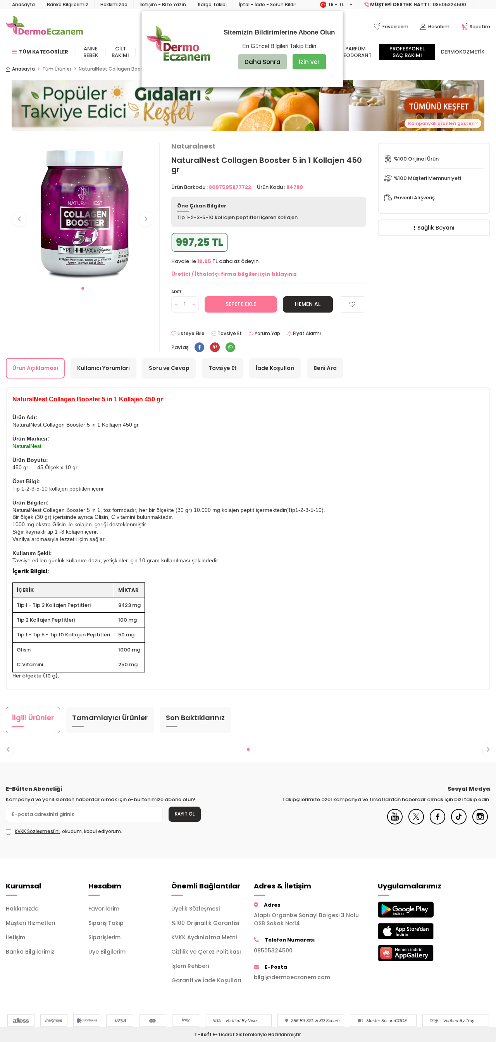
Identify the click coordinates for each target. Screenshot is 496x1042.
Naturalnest (193, 146)
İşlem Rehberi (190, 966)
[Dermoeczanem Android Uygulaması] (413, 910)
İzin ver (309, 62)
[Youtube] (395, 822)
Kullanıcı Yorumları (103, 368)
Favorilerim (103, 908)
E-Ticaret (224, 1034)
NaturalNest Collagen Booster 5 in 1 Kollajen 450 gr (139, 69)
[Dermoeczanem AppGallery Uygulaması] (413, 953)
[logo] (44, 26)
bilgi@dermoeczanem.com (292, 977)
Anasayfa (23, 4)
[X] (416, 822)
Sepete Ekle (241, 304)
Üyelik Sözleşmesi (195, 908)
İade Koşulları (275, 368)
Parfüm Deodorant (356, 52)
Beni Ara (325, 368)
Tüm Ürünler (56, 69)
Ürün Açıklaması (35, 368)
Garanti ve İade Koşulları (206, 980)
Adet (176, 291)
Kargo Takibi (212, 4)
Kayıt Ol (185, 813)
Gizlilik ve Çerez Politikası (206, 952)
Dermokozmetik (462, 51)
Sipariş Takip (106, 923)
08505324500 (273, 950)
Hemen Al (307, 304)
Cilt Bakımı (120, 52)
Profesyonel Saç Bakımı (407, 52)
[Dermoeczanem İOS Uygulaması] (413, 931)
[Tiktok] (459, 822)
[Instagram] (480, 822)
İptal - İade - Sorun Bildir (267, 4)
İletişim (15, 937)
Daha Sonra (263, 62)
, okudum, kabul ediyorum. (68, 831)
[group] (82, 212)
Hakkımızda (113, 4)
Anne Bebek (90, 52)
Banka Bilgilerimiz (67, 4)
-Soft (203, 1034)
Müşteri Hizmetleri (30, 923)
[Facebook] (437, 822)
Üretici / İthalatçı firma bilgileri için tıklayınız (234, 274)
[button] (82, 288)
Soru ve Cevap (169, 368)
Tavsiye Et (229, 333)
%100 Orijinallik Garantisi (205, 923)
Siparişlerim (104, 937)
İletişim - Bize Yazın (163, 4)
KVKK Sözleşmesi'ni (37, 831)
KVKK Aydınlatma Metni (204, 937)
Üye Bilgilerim (107, 952)
